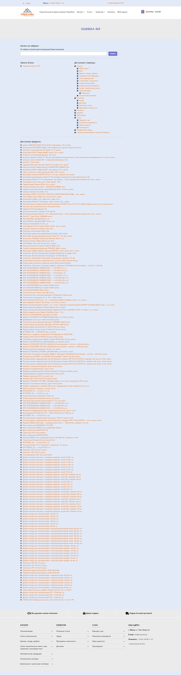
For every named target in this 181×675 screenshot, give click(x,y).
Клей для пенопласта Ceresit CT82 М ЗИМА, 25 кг (41, 246)
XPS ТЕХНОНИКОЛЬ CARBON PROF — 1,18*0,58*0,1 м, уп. (45, 275)
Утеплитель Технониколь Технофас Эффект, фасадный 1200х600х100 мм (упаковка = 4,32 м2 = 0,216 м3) (62, 265)
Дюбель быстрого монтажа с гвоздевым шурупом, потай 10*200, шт (48, 457)
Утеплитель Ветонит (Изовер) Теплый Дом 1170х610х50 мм (45, 255)
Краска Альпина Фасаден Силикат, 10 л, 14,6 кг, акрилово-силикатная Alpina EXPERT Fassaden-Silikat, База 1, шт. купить (69, 305)
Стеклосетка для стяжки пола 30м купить (38, 292)
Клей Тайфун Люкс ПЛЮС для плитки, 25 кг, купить (42, 196)
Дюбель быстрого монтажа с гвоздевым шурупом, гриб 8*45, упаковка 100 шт (52, 479)
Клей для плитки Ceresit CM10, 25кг (36, 231)
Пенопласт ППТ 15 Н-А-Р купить (35, 568)
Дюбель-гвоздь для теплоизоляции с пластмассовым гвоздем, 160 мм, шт (51, 548)
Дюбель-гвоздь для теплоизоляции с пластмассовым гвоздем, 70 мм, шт (50, 558)
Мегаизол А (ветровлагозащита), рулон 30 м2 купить (42, 366)
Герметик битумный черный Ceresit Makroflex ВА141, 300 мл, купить (48, 189)
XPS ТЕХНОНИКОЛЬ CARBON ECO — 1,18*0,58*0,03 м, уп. (45, 408)
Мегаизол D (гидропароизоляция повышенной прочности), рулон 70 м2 (49, 410)
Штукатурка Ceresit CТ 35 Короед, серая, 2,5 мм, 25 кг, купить (46, 201)
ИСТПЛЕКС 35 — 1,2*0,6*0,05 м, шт (36, 442)
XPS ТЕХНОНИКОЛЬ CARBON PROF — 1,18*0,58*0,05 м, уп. (46, 403)
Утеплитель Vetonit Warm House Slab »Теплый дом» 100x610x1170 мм (49, 258)
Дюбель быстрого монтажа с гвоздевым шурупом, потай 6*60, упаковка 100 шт (52, 509)
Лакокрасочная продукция (89, 76)
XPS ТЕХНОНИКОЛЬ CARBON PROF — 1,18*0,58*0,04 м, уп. (46, 282)
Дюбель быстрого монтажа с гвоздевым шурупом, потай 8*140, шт (48, 484)
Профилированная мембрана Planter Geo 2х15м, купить (43, 373)
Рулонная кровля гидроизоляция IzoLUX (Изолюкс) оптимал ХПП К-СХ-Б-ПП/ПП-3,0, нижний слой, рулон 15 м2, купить (67, 361)
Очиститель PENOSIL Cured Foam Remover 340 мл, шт (43, 238)
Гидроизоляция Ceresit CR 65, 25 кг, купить (39, 184)
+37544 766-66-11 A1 (145, 639)
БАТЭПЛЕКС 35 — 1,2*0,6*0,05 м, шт (36, 447)
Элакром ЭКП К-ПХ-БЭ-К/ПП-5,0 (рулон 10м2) (40, 378)
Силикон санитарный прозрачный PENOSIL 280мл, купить (44, 248)
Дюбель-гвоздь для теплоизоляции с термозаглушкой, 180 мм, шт (47, 577)
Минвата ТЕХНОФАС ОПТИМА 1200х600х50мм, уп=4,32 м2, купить (48, 351)
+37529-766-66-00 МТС (115, 3)
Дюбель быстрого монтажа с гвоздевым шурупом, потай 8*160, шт (48, 482)
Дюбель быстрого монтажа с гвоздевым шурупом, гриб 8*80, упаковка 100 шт (52, 474)
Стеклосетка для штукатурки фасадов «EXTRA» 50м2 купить (46, 324)
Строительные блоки (87, 83)
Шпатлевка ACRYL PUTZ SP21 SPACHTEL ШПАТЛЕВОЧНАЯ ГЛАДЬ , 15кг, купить (54, 194)
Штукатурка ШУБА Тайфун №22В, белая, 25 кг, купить (43, 152)
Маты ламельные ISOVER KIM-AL (35, 435)
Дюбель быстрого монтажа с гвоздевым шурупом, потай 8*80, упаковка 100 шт (52, 491)
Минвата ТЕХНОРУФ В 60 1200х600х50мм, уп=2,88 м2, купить (46, 341)
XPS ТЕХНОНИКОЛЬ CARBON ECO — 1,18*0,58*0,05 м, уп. (45, 405)
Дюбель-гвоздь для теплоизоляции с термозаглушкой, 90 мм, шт (47, 587)
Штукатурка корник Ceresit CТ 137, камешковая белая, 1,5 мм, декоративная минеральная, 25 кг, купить (62, 214)
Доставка (82, 103)
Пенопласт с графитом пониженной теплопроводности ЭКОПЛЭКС (48, 334)
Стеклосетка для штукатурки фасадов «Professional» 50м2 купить (47, 295)
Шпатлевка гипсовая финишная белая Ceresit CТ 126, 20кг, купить (48, 236)
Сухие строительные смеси (89, 88)
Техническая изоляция (87, 95)
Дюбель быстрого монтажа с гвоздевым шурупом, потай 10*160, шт (48, 462)
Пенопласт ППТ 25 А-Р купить (34, 452)
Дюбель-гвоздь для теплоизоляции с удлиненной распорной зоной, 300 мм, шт (52, 528)
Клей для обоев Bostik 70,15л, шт (35, 223)
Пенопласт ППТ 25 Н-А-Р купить (35, 450)
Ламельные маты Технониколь (34, 432)
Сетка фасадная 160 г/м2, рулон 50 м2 (37, 455)
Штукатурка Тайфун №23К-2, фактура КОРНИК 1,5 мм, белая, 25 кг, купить (51, 250)
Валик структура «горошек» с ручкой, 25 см (39, 388)
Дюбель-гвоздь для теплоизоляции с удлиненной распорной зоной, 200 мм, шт (52, 536)
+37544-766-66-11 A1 (57, 3)
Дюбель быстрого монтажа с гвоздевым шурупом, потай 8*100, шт (48, 489)
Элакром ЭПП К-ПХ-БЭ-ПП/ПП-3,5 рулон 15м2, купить (43, 337)
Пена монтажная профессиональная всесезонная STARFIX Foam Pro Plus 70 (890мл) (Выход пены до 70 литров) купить (68, 204)
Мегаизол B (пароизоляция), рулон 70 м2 (38, 368)
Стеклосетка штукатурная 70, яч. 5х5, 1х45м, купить (42, 297)
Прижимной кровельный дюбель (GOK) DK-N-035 (41, 573)
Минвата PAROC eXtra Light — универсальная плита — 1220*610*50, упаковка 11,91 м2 (55, 423)
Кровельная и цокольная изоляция (34, 664)
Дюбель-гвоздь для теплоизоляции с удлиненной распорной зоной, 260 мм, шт (52, 531)
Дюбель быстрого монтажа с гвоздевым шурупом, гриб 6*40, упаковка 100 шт (52, 504)
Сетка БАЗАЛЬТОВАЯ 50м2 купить (36, 290)
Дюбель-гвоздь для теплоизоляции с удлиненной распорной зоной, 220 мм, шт (52, 533)
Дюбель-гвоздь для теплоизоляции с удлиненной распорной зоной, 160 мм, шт (52, 541)
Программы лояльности (88, 108)
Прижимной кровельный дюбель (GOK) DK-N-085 (41, 570)
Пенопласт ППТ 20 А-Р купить (34, 563)
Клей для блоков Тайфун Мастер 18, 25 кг (38, 241)
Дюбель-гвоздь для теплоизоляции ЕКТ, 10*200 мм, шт (43, 592)
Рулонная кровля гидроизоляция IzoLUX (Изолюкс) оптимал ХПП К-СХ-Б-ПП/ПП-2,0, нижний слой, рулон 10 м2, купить (67, 364)
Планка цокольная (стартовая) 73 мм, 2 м (38, 396)
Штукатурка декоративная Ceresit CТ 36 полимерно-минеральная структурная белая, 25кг (56, 177)
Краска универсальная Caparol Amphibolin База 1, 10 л (43, 312)
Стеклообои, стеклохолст (88, 81)
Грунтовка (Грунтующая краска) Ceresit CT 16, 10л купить (44, 400)
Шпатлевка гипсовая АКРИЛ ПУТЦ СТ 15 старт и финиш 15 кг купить (49, 174)
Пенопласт (86, 93)
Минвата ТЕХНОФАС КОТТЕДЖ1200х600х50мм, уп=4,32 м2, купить (48, 317)
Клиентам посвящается (88, 122)
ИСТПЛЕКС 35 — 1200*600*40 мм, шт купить (39, 332)
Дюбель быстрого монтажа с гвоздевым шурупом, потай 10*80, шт (48, 472)
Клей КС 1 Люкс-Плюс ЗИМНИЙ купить (37, 216)
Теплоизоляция (85, 90)
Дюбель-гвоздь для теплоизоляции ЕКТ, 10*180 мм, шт (43, 595)
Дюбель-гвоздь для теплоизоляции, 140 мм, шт (40, 518)
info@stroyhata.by (140, 634)
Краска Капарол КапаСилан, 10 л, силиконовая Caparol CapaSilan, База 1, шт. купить (55, 300)
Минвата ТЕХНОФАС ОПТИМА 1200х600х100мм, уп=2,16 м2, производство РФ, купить (55, 381)
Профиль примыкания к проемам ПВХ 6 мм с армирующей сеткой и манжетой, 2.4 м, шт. (56, 386)
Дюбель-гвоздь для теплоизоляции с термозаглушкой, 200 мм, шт (47, 575)
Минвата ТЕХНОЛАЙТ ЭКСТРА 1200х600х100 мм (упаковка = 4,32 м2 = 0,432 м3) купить (56, 344)
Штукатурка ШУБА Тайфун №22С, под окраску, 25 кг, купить (45, 169)
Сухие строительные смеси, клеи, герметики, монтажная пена (33, 647)
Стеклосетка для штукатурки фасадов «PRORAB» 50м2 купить (46, 322)
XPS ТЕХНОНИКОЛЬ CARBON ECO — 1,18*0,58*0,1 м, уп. (45, 268)
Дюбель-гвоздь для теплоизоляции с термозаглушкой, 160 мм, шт (47, 580)
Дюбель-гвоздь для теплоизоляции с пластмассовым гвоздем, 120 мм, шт (51, 553)
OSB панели (84, 68)
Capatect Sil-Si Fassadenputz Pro (35, 209)
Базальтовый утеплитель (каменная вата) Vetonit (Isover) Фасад (47, 263)
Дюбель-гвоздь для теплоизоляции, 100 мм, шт (40, 523)
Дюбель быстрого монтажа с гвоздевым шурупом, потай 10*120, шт (48, 467)
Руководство (84, 127)
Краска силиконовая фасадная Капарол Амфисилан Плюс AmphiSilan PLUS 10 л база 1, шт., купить (60, 309)
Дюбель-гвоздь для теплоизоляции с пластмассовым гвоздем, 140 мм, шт (51, 550)
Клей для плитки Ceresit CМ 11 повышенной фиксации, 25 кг (45, 160)
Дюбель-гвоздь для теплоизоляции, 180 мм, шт (40, 514)
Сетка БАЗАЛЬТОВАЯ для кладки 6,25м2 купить (41, 287)
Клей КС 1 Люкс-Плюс (31, 162)
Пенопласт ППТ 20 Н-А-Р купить (35, 565)
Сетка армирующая (86, 78)
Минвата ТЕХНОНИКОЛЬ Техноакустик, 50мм (40, 314)
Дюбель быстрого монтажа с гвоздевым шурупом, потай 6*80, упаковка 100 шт (52, 506)
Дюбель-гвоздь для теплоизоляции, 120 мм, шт (40, 521)
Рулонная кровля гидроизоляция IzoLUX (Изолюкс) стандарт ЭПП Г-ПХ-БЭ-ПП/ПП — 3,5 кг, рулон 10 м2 (62, 420)
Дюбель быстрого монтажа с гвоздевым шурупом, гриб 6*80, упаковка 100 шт (52, 499)
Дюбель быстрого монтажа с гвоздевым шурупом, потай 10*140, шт (48, 464)
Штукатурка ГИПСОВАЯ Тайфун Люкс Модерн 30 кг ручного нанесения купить (52, 147)
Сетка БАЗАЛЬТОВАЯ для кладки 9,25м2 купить (41, 285)
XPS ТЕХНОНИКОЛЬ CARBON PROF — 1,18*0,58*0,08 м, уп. (46, 278)
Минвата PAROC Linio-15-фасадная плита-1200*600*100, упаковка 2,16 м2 (50, 437)
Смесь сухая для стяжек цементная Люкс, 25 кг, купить (44, 172)
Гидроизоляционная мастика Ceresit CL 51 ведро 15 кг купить (46, 164)
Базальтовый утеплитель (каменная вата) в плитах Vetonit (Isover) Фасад (50, 260)
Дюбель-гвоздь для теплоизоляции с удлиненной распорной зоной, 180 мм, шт (52, 538)
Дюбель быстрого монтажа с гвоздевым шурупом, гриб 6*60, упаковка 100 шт (52, 501)
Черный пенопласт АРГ (31, 66)
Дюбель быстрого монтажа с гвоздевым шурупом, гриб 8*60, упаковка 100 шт (52, 477)
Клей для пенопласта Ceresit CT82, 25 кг (38, 228)
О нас (89, 12)
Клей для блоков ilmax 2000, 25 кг (35, 192)
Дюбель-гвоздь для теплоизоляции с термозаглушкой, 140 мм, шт (47, 582)
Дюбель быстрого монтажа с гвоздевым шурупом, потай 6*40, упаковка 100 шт (52, 511)
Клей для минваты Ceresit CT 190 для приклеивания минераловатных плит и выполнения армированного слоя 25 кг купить (69, 157)
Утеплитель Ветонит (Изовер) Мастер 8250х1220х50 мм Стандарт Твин (49, 253)
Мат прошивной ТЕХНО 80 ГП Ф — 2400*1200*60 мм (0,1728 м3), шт (48, 413)
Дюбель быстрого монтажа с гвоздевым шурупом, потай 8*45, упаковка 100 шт (52, 496)
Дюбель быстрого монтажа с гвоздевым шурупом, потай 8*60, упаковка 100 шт (52, 494)
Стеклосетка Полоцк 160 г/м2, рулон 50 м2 (39, 440)
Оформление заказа (84, 130)
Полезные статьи (85, 105)
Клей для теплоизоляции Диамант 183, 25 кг (39, 155)
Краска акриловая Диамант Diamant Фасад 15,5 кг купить (44, 307)
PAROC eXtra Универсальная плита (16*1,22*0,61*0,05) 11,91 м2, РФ (48, 600)
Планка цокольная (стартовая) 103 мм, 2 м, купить (42, 349)
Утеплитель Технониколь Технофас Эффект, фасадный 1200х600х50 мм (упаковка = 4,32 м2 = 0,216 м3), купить (65, 354)
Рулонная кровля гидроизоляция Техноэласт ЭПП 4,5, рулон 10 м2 (48, 418)
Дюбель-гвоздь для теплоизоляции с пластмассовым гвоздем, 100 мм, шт (51, 555)
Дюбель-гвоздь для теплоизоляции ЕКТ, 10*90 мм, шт (43, 597)
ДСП (81, 71)
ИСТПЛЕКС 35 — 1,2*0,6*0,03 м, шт (36, 415)
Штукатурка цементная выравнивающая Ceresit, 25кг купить (45, 233)
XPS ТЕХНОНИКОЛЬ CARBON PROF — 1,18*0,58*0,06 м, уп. (46, 280)
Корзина (80, 112)
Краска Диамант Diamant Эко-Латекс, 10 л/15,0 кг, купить (44, 302)
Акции (81, 100)
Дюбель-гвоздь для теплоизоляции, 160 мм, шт (40, 516)
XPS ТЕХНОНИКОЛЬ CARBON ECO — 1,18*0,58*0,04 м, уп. (45, 270)
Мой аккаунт (122, 12)
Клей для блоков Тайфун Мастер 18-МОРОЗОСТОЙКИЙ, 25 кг (46, 167)
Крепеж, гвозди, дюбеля (88, 73)
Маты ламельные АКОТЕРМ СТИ (35, 430)
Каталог (80, 12)
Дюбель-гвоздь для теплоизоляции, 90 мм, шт (40, 526)
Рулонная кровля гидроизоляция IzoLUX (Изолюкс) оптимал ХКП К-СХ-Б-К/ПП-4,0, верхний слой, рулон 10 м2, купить (67, 359)
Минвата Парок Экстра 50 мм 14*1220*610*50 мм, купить (44, 327)
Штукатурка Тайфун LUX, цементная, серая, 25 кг (41, 199)
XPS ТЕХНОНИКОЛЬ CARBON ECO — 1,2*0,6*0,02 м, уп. (44, 273)
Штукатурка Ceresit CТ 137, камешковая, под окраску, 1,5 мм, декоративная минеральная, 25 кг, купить (62, 179)
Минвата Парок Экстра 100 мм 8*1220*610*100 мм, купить (44, 329)
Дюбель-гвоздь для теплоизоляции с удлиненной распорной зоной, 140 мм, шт (52, 543)
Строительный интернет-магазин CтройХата (57, 12)
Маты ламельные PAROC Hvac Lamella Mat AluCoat (42, 427)
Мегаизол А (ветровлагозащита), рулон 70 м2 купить (42, 383)
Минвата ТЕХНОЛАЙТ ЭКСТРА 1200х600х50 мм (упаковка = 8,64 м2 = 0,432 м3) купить (55, 346)
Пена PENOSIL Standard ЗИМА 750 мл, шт (39, 221)
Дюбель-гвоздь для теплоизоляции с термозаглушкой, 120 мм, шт (47, 585)
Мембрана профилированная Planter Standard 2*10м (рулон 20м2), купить (50, 371)
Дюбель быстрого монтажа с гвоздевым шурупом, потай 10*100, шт (48, 469)
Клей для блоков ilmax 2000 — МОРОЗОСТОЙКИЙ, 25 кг (44, 187)
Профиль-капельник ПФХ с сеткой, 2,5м (38, 376)
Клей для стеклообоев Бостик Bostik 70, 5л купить (42, 150)
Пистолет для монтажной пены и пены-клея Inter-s (41, 206)
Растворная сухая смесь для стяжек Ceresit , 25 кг (42, 182)
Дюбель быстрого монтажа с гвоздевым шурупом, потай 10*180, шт (48, 459)
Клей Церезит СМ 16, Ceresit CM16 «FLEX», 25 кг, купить (44, 226)
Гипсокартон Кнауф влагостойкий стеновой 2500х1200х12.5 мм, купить (49, 339)
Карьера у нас (84, 120)
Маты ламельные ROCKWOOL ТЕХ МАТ (38, 425)
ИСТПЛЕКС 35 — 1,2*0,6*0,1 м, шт (36, 393)
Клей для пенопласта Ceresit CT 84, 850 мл (39, 211)
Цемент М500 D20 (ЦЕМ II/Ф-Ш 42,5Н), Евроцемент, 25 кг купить (47, 145)
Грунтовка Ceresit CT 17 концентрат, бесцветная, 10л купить (45, 445)
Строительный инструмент (89, 85)
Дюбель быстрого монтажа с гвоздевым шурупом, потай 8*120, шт (48, 486)
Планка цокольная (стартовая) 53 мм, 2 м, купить (41, 398)
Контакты (111, 12)
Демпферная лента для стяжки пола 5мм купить (41, 319)
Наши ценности (85, 125)
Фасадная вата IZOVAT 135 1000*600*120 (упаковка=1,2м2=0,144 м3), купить (51, 356)
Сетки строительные (28, 636)
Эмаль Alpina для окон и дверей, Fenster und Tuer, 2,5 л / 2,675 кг (47, 590)
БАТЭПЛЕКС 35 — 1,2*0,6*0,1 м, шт (36, 391)
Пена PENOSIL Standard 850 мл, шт (36, 219)
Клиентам (100, 12)
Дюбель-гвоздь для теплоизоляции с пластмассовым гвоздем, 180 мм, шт (51, 545)
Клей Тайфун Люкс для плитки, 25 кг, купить (39, 243)
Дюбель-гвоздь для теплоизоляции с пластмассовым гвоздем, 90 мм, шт (50, 560)
